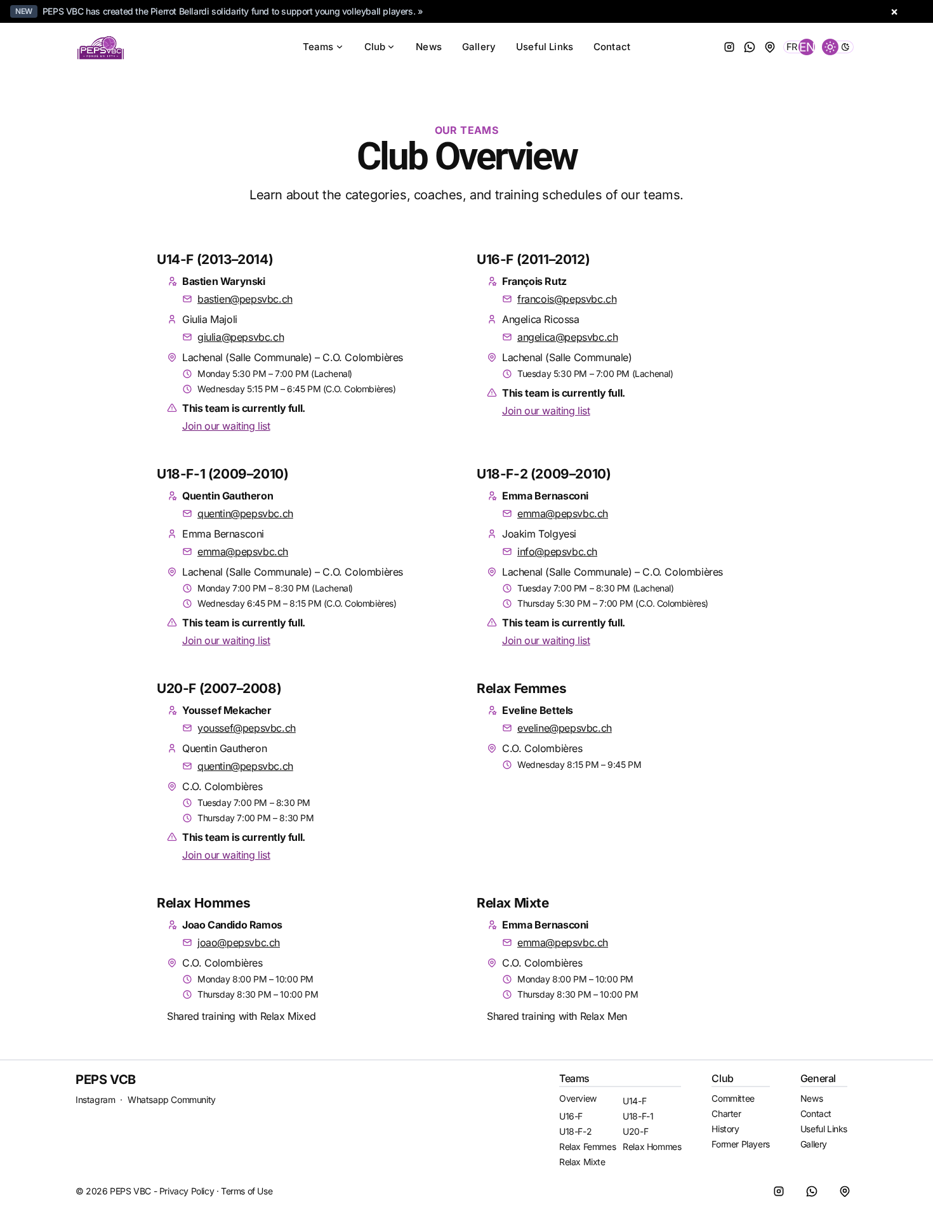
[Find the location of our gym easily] (770, 47)
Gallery (479, 47)
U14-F (634, 1100)
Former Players (740, 1144)
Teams (318, 47)
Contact (611, 47)
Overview (578, 1098)
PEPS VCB (106, 1079)
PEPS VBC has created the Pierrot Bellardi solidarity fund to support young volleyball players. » (233, 11)
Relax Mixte (513, 903)
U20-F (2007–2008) (219, 688)
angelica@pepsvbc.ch (567, 337)
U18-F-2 (575, 1131)
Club (375, 47)
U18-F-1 (638, 1116)
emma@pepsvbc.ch (242, 551)
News (429, 47)
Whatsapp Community (172, 1099)
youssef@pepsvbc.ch (246, 728)
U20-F (635, 1131)
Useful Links (544, 47)
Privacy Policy (186, 1191)
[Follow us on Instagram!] (729, 47)
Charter (726, 1113)
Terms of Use (246, 1191)
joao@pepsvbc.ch (238, 942)
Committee (732, 1098)
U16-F (571, 1116)
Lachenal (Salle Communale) (567, 357)
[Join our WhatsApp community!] (749, 47)
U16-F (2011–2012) (533, 259)
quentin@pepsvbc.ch (245, 513)
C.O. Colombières (222, 786)
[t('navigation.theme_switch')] (838, 47)
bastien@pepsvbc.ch (245, 299)
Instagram (95, 1099)
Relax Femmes (521, 688)
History (725, 1128)
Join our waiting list (226, 426)
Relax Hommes (203, 903)
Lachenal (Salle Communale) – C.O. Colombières (292, 357)
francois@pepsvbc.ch (566, 299)
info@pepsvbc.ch (557, 551)
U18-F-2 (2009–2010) (544, 474)
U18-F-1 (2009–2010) (222, 474)
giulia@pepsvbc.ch (240, 337)
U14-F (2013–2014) (215, 259)
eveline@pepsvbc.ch (564, 728)
